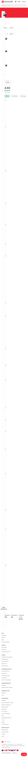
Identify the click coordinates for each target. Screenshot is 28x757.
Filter (11, 33)
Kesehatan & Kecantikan (7, 657)
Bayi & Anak (4, 673)
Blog (3, 639)
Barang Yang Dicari (6, 651)
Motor (3, 736)
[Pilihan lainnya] (9, 23)
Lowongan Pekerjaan (6, 745)
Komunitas (4, 649)
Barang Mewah (5, 659)
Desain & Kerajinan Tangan (7, 702)
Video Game (4, 711)
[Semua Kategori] (15, 1)
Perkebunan (4, 677)
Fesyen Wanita (5, 665)
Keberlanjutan (19, 744)
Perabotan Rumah (6, 675)
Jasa (3, 695)
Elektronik (4, 685)
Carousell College (5, 641)
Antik (3, 715)
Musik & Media (5, 707)
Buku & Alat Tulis (5, 671)
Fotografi (4, 700)
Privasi (3, 747)
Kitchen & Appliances (6, 679)
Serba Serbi (4, 647)
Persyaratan (22, 745)
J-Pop (3, 720)
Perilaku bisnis (8, 747)
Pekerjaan (4, 692)
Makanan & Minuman (6, 704)
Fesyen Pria (4, 663)
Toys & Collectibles (6, 713)
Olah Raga (4, 709)
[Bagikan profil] (6, 23)
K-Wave (3, 722)
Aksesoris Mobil (5, 731)
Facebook (4, 635)
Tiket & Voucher (5, 724)
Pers (15, 744)
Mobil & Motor (5, 729)
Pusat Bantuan (4, 744)
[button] (3, 19)
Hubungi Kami (10, 744)
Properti (3, 734)
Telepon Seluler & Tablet (7, 687)
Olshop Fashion (5, 661)
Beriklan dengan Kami (15, 745)
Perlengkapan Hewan (6, 717)
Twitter (3, 637)
